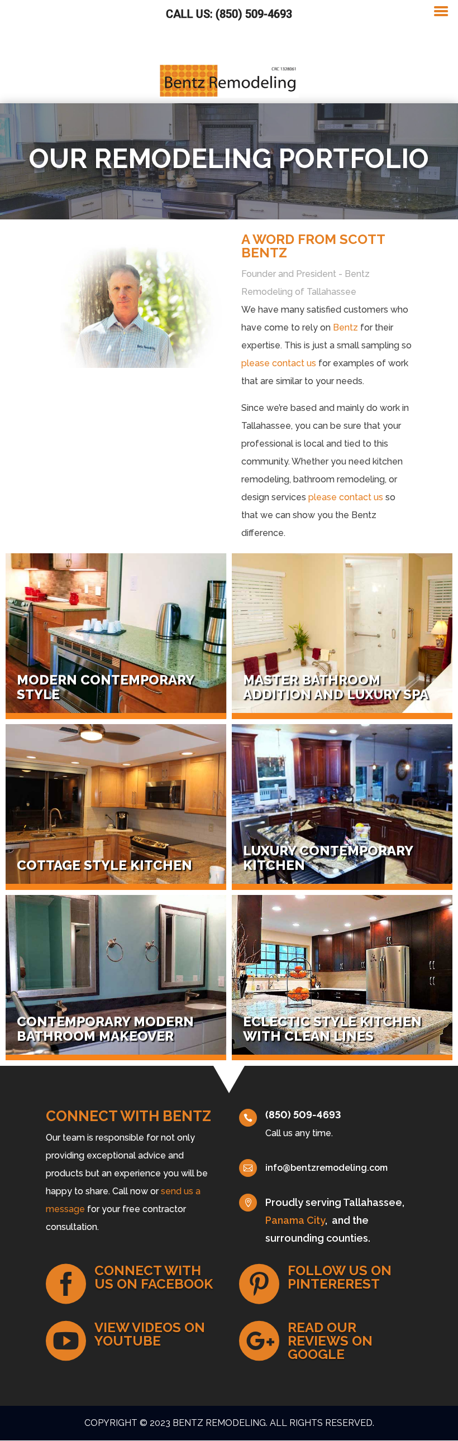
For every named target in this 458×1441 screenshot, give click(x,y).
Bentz (345, 327)
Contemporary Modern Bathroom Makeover (105, 1028)
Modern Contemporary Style (105, 687)
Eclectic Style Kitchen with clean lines (332, 1028)
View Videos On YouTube (149, 1334)
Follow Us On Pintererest (340, 1277)
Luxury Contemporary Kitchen (328, 857)
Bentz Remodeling (219, 1423)
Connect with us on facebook (153, 1277)
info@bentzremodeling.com (326, 1167)
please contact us (278, 363)
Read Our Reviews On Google (330, 1340)
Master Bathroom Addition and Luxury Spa (335, 687)
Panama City (295, 1220)
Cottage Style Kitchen (104, 865)
